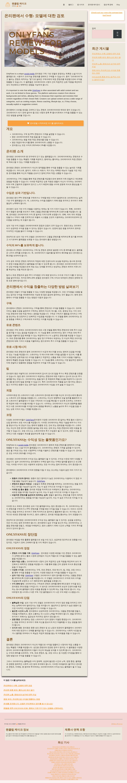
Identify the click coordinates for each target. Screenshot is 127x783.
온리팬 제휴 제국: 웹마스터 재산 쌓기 (19, 690)
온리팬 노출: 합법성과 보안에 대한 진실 (20, 695)
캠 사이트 (80, 5)
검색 (94, 28)
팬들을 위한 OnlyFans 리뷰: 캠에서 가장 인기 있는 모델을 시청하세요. (33, 708)
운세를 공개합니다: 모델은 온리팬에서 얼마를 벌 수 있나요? (28, 704)
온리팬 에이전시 (94, 5)
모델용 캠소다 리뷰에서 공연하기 (63, 750)
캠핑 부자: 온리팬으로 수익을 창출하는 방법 (22, 699)
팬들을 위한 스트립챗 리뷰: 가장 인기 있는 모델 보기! (63, 760)
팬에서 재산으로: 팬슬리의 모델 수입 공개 (63, 776)
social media (29, 74)
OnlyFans (36, 90)
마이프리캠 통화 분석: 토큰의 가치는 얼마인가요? (63, 771)
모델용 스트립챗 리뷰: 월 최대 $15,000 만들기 (63, 762)
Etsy (118, 5)
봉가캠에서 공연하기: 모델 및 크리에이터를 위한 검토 (63, 755)
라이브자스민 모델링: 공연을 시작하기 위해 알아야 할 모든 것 (63, 748)
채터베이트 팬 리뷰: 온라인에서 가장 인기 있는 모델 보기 (63, 757)
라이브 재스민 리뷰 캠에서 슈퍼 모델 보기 (63, 747)
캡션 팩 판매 (108, 5)
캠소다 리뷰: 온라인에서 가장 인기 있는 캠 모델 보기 (63, 752)
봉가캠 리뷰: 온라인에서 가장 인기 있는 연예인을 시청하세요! (63, 753)
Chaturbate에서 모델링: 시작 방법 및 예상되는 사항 (63, 758)
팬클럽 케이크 (19, 3)
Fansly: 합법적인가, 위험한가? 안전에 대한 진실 (63, 774)
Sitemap (120, 724)
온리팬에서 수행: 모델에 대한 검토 (18, 686)
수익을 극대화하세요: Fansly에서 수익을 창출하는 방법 (63, 779)
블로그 (70, 5)
